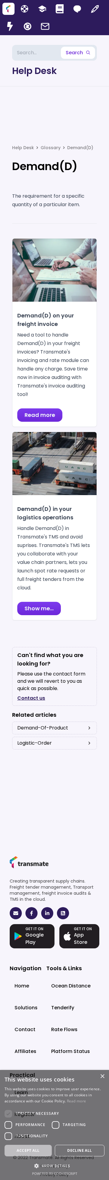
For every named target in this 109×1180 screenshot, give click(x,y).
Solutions (26, 1007)
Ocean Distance (71, 985)
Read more (76, 1101)
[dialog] (54, 1125)
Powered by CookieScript (54, 1173)
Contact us (31, 698)
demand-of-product (42, 727)
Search (74, 52)
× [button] (102, 1076)
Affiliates (25, 1051)
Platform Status (70, 1051)
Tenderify (62, 1007)
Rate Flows (64, 1029)
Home (22, 985)
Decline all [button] (79, 1150)
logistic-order (34, 742)
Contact (25, 1029)
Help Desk (34, 70)
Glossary (51, 148)
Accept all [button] (28, 1150)
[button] (54, 1166)
